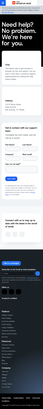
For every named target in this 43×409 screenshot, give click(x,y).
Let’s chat (11, 179)
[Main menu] (3, 3)
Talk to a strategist (11, 263)
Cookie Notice (19, 398)
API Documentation (8, 351)
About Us (5, 371)
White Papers (6, 357)
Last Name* (27, 145)
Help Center (6, 348)
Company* (9, 154)
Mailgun (4, 375)
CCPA (28, 398)
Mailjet (4, 378)
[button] (40, 3)
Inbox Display (6, 318)
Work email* (27, 154)
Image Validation (8, 327)
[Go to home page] (21, 3)
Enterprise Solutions (9, 331)
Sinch (4, 381)
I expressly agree (31, 278)
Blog (3, 360)
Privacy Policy (6, 398)
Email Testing (6, 324)
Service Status (7, 354)
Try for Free (6, 387)
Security (5, 337)
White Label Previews (9, 334)
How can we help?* (13, 164)
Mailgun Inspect (7, 315)
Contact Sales (7, 384)
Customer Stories (8, 345)
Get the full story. (8, 12)
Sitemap (5, 363)
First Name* (10, 145)
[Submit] (37, 273)
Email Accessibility (8, 321)
